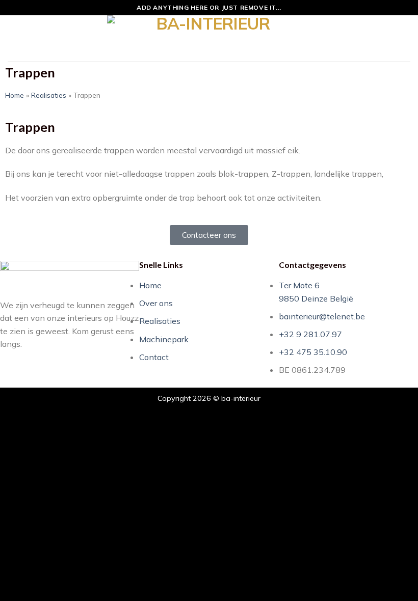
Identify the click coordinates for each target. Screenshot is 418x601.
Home (14, 95)
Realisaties (48, 95)
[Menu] (14, 37)
